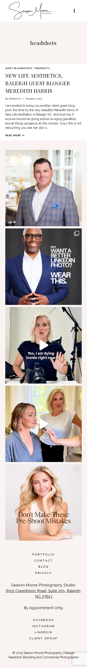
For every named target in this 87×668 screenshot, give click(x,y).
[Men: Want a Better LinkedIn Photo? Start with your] (43, 266)
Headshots (42, 68)
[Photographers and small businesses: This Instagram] (43, 345)
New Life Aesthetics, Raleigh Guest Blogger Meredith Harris (37, 83)
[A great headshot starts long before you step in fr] (43, 502)
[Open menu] (74, 11)
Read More (14, 135)
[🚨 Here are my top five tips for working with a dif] (43, 424)
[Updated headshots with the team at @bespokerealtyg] (43, 188)
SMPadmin (15, 98)
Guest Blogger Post (19, 68)
